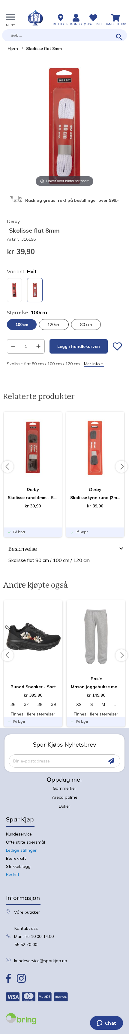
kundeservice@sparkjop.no (40, 960)
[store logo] (35, 17)
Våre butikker (27, 912)
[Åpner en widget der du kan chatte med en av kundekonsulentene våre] (106, 1023)
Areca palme (64, 797)
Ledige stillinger (21, 850)
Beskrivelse (22, 549)
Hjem (13, 48)
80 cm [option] (86, 324)
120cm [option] (54, 324)
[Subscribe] (111, 760)
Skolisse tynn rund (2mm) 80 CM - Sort (95, 497)
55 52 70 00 (25, 944)
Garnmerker (64, 788)
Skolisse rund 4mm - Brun (33, 497)
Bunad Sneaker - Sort (33, 686)
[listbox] (64, 291)
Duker (64, 806)
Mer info (92, 363)
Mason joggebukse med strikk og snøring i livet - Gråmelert (96, 686)
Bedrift (12, 874)
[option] (14, 290)
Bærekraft (16, 858)
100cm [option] (21, 324)
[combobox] (64, 35)
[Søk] (119, 37)
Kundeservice (19, 834)
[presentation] (64, 550)
